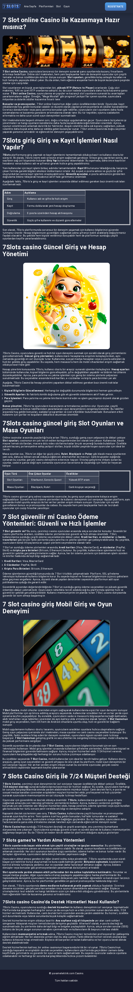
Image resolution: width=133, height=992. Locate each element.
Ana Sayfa (30, 6)
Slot (58, 6)
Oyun (67, 6)
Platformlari (46, 6)
